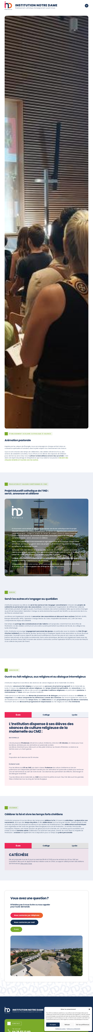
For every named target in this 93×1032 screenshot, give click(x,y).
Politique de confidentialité (73, 1028)
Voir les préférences (82, 1024)
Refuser (67, 1024)
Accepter (53, 1024)
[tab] (18, 715)
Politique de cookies (60, 1028)
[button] (89, 1009)
